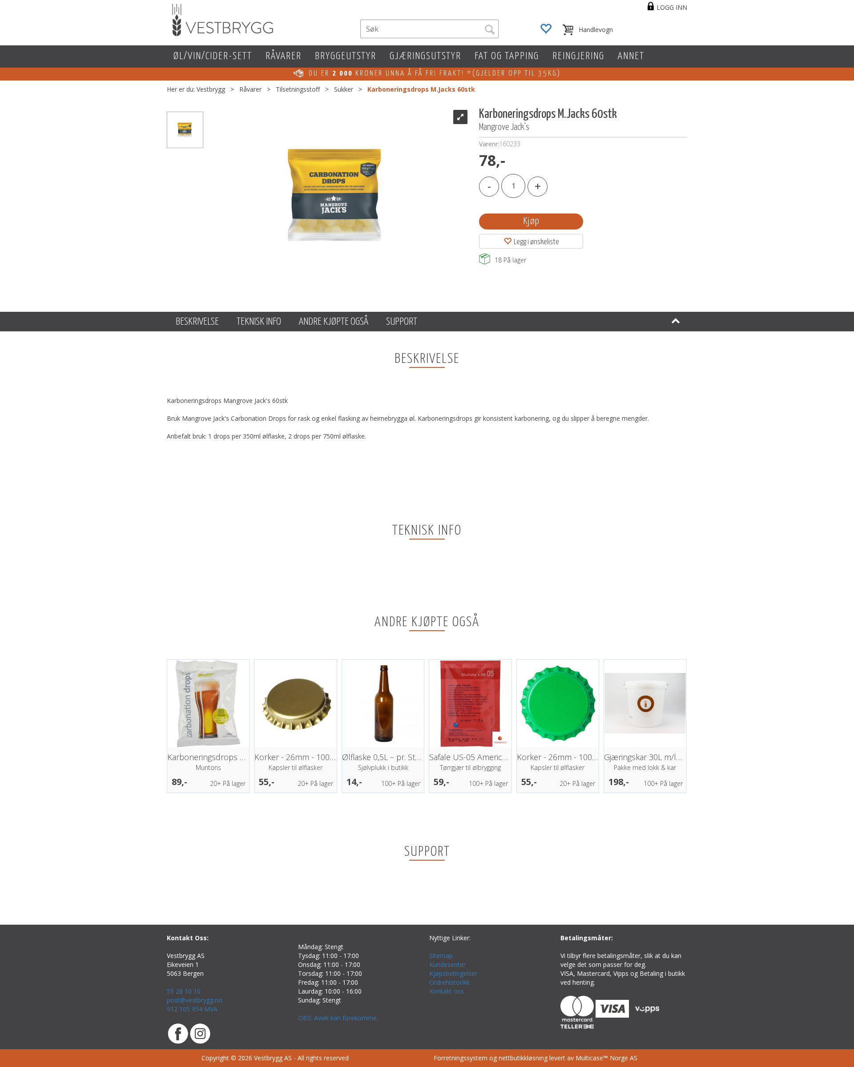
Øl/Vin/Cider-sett (212, 56)
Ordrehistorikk (449, 982)
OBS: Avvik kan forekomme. (338, 1018)
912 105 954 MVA (192, 1009)
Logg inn (672, 7)
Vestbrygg (211, 89)
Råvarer (284, 56)
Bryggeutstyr (345, 56)
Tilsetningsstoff (298, 89)
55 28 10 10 (184, 991)
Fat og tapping (507, 56)
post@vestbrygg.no (194, 1000)
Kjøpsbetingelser (453, 973)
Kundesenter (447, 964)
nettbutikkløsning (523, 1058)
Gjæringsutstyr (425, 56)
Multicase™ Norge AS (606, 1058)
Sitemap (441, 955)
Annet (631, 56)
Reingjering (578, 56)
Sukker (343, 89)
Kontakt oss (446, 991)
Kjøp (531, 221)
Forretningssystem (460, 1058)
